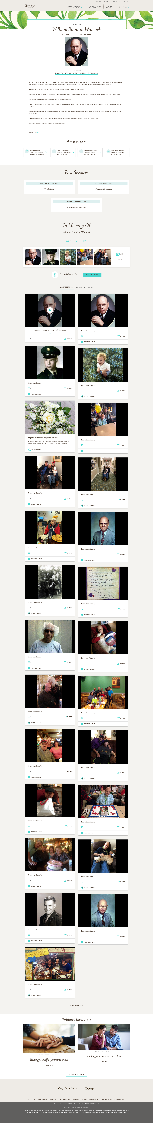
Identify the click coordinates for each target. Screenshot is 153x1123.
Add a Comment (89, 342)
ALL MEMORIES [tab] (67, 287)
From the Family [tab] (84, 287)
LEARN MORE (49, 1065)
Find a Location (102, 1)
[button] (74, 7)
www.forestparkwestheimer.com (80, 128)
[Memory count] (67, 240)
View (120, 259)
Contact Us (116, 1)
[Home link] (29, 6)
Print (126, 1)
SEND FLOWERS (36, 449)
